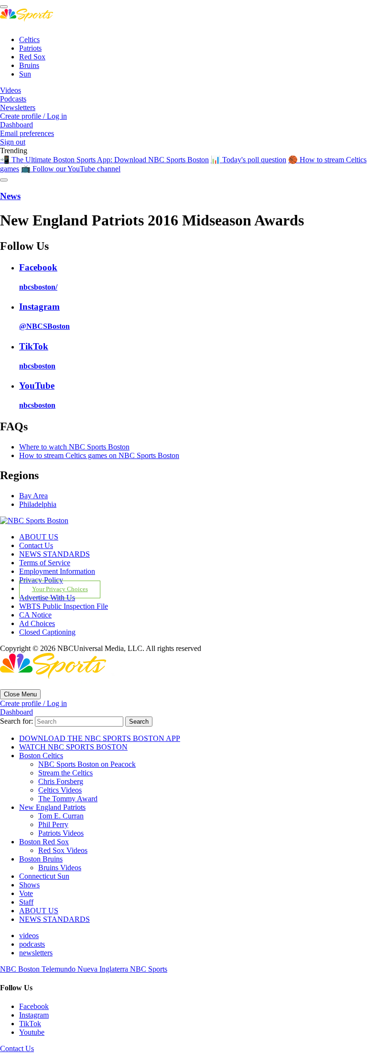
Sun (25, 74)
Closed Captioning (47, 632)
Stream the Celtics (65, 773)
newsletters (36, 953)
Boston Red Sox (44, 842)
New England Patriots (52, 807)
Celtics (29, 39)
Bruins (29, 65)
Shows (29, 885)
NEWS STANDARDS (54, 554)
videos (29, 935)
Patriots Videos (61, 833)
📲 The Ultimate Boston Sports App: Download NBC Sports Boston (104, 160)
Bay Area (33, 496)
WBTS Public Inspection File (63, 606)
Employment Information (57, 571)
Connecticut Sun (44, 876)
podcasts (32, 944)
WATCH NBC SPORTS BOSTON (73, 747)
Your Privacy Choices (60, 589)
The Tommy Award (67, 799)
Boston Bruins (41, 859)
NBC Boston (21, 969)
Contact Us (36, 545)
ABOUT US (38, 537)
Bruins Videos (59, 867)
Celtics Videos (60, 790)
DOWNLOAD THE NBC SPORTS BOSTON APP (99, 738)
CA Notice (35, 615)
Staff (26, 902)
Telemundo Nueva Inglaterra (86, 969)
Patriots (30, 48)
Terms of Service (44, 563)
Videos (10, 90)
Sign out (12, 142)
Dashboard (16, 125)
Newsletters (17, 107)
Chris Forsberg (60, 781)
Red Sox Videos (62, 850)
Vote (26, 893)
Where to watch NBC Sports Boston (74, 447)
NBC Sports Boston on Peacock (87, 764)
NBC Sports (148, 969)
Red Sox (32, 57)
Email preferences (27, 133)
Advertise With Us (47, 598)
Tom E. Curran (61, 816)
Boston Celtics (41, 755)
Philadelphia (37, 504)
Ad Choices (37, 623)
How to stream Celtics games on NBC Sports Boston (99, 455)
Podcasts (13, 99)
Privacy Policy (41, 580)
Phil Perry (53, 824)
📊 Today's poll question (248, 160)
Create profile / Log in (33, 116)
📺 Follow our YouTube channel (70, 169)
